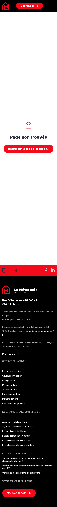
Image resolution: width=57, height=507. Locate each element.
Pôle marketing (9, 385)
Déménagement (10, 399)
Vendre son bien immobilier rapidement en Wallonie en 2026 (27, 466)
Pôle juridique (9, 380)
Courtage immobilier (12, 376)
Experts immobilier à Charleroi (16, 435)
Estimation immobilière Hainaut (16, 440)
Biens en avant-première (14, 403)
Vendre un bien (9, 389)
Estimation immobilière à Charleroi (18, 445)
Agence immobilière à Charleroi (17, 426)
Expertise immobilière (12, 371)
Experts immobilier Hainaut (15, 431)
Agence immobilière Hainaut (15, 422)
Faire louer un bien (11, 394)
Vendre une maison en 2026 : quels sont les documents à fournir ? (23, 459)
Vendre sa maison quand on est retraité (21, 473)
